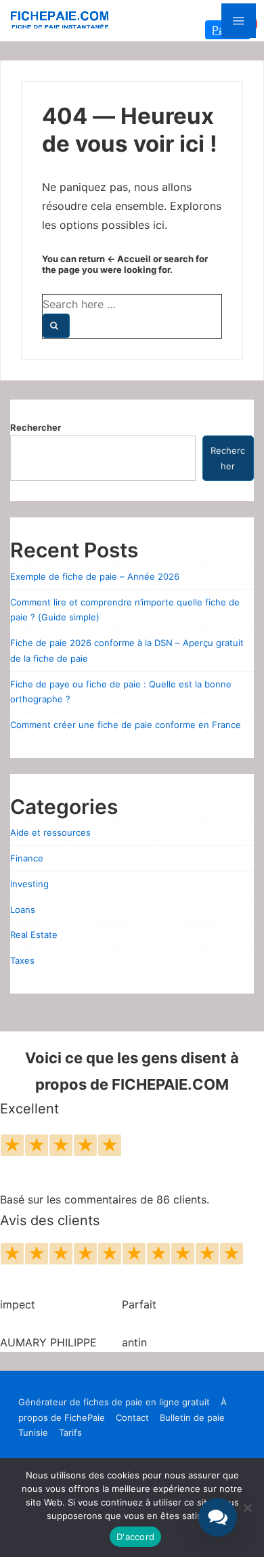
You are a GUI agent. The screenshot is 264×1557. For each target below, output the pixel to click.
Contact (132, 1417)
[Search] (56, 326)
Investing (29, 883)
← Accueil (129, 258)
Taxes (22, 960)
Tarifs (70, 1432)
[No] (247, 1507)
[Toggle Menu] (238, 20)
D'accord (135, 1536)
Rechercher (35, 427)
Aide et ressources (50, 832)
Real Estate (34, 934)
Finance (26, 858)
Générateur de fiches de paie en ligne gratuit (114, 1401)
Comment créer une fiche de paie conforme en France (125, 724)
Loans (22, 909)
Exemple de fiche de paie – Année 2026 (94, 576)
